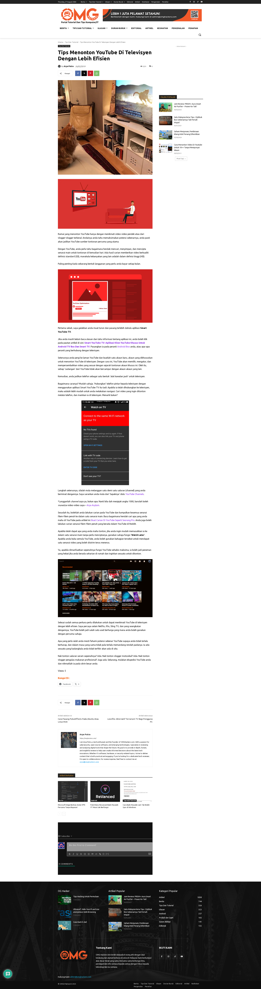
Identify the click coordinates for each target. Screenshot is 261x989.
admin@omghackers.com (80, 977)
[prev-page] (59, 814)
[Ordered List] (85, 854)
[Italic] (73, 854)
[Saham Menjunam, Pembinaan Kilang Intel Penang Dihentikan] (165, 134)
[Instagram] (194, 2)
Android (94, 800)
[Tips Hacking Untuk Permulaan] (64, 900)
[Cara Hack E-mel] (64, 925)
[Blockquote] (92, 854)
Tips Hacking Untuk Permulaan (86, 896)
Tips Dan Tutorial (71, 42)
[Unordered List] (89, 854)
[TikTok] (197, 2)
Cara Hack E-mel (80, 922)
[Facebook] (190, 2)
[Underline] (77, 854)
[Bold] (70, 854)
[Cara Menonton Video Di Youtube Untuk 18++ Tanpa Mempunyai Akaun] (165, 148)
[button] (200, 35)
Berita (61, 800)
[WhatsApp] (96, 73)
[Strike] (81, 854)
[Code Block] (96, 854)
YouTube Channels (135, 494)
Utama (60, 42)
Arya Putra (69, 66)
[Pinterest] (90, 73)
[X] (84, 73)
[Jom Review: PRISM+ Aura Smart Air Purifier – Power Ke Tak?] (165, 107)
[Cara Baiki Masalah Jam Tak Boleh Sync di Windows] (138, 791)
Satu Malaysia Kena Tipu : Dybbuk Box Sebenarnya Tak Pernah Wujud (188, 120)
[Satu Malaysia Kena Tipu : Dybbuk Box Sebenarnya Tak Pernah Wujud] (165, 120)
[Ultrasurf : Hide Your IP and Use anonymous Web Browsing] (64, 912)
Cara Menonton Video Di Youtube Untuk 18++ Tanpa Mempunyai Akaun (188, 147)
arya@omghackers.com (89, 762)
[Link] (100, 854)
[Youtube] (201, 2)
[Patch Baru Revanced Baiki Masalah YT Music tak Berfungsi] (105, 791)
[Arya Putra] (59, 66)
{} (104, 854)
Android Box (123, 346)
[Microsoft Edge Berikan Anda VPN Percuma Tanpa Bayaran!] (73, 791)
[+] (107, 854)
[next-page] (64, 814)
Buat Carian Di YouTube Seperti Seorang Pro (113, 520)
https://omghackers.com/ (88, 738)
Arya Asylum (93, 505)
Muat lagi (180, 158)
